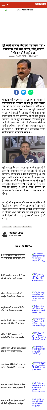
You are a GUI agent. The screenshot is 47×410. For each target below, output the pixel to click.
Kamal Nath (7, 227)
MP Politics (27, 227)
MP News (17, 227)
